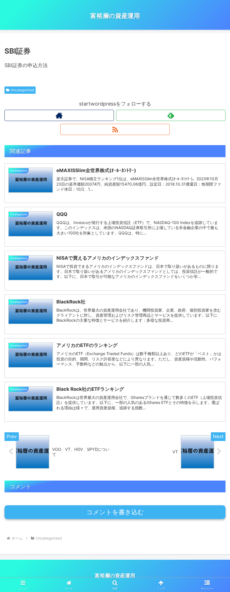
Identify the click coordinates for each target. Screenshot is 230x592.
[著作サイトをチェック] (59, 115)
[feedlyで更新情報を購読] (171, 115)
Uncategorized (22, 90)
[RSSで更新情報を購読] (115, 129)
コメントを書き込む (115, 512)
